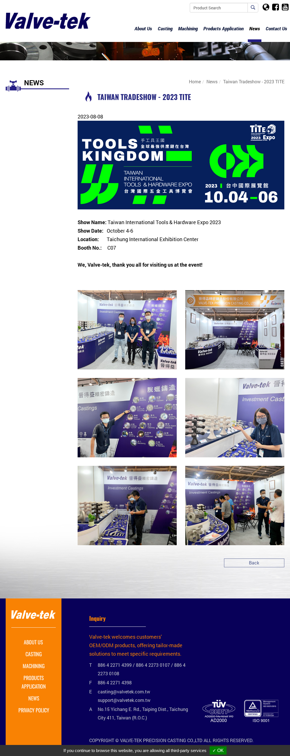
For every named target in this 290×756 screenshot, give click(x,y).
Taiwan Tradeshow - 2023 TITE (253, 81)
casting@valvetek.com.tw (124, 692)
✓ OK (218, 750)
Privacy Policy (33, 710)
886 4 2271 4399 (115, 665)
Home (195, 81)
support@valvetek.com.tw (124, 700)
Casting (33, 654)
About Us (33, 642)
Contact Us (276, 28)
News (254, 28)
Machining (34, 666)
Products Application (34, 682)
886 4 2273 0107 (153, 665)
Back (254, 563)
